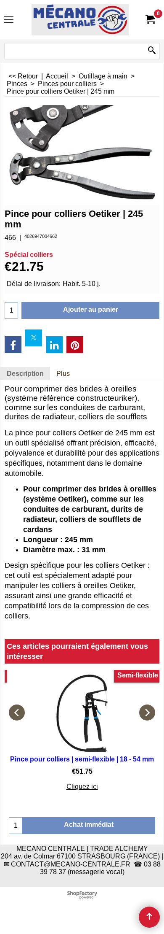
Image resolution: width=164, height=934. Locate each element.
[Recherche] (152, 51)
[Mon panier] (149, 19)
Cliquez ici (82, 786)
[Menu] (8, 20)
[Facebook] (13, 344)
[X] (33, 337)
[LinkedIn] (54, 344)
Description (25, 373)
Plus (63, 373)
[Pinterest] (74, 344)
